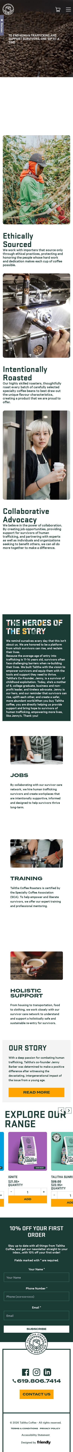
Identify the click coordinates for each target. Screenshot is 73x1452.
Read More (36, 1092)
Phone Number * (36, 1288)
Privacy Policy (50, 1429)
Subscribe (36, 1329)
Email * (36, 1307)
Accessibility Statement (36, 1435)
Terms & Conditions (24, 1429)
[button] (2, 25)
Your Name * (36, 1269)
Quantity (45, 1188)
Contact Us (37, 1394)
